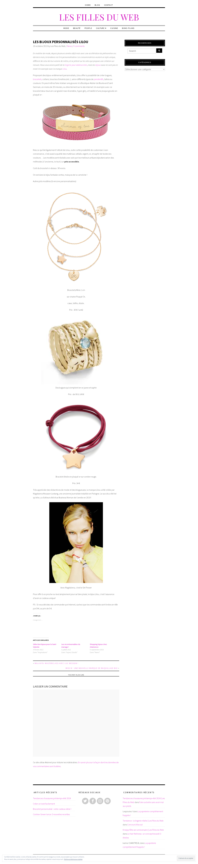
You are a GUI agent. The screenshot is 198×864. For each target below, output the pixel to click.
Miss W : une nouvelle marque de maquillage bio (92, 668)
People (88, 28)
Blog (97, 5)
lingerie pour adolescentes (76, 65)
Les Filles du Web (99, 17)
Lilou (64, 68)
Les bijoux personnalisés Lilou (60, 42)
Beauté (77, 28)
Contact (108, 5)
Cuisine (114, 28)
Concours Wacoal (135, 824)
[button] (76, 122)
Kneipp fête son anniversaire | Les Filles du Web (143, 829)
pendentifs (98, 79)
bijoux (98, 65)
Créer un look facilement (44, 803)
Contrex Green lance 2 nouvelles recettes (51, 814)
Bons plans (128, 28)
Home (88, 5)
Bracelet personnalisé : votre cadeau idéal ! (52, 809)
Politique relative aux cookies (73, 859)
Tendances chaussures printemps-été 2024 (52, 798)
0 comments (78, 46)
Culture (100, 28)
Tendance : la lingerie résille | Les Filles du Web (143, 820)
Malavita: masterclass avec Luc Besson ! (56, 663)
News (69, 46)
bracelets (37, 79)
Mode (66, 28)
